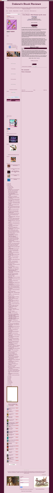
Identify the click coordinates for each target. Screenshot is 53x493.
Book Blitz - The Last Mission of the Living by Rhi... (13, 205)
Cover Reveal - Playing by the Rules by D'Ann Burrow (14, 368)
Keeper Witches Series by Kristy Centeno (13, 333)
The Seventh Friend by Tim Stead (13, 273)
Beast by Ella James (11, 295)
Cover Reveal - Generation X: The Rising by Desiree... (13, 240)
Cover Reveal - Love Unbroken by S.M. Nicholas (14, 203)
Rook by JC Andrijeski (11, 352)
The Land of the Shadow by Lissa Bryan (13, 215)
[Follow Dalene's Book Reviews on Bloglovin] (13, 97)
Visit (13, 79)
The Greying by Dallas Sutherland (13, 237)
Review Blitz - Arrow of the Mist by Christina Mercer (13, 212)
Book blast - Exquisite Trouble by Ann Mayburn (13, 304)
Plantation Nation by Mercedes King (13, 213)
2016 (9, 183)
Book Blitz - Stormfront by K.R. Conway (12, 312)
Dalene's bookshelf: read (12, 404)
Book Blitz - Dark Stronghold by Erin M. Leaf (13, 328)
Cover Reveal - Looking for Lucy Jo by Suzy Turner (14, 264)
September (10, 187)
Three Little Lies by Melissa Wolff (13, 249)
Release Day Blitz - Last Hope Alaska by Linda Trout (13, 272)
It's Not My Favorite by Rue (12, 308)
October (9, 186)
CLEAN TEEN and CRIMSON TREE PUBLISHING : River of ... (13, 318)
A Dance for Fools (11, 419)
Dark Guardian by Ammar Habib (13, 245)
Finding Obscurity (11, 434)
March (9, 380)
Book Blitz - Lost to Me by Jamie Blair (14, 243)
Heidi (9, 460)
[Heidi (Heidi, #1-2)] (8, 462)
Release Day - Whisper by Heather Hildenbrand (13, 342)
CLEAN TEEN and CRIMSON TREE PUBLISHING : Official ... (13, 315)
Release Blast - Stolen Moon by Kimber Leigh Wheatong (13, 236)
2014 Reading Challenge (13, 45)
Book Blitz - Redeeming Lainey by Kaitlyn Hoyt (13, 299)
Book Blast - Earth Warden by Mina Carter (13, 302)
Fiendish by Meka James (12, 362)
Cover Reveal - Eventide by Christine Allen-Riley (13, 339)
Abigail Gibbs (10, 417)
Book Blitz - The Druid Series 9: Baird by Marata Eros (13, 254)
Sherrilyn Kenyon (11, 446)
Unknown (8, 16)
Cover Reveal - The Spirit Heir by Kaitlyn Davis (13, 281)
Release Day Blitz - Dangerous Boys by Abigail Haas (14, 335)
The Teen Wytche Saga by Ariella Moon (14, 285)
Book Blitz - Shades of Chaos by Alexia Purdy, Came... (13, 274)
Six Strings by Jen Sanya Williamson (13, 323)
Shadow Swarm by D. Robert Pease (13, 244)
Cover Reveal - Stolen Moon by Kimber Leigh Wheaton (14, 348)
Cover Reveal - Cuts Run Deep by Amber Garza (13, 225)
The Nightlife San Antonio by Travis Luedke (13, 195)
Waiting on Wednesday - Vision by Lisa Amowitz (14, 220)
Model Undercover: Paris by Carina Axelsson (13, 373)
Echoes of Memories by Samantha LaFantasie (13, 331)
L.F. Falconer (10, 409)
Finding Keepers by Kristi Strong (13, 262)
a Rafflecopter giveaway (34, 60)
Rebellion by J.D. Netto (11, 366)
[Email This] (33, 66)
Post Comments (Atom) (29, 91)
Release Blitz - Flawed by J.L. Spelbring (14, 345)
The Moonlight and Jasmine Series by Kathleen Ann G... (13, 284)
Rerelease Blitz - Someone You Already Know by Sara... (14, 277)
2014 (9, 185)
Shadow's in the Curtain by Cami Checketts (13, 364)
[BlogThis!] (34, 66)
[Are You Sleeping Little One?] (8, 441)
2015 (9, 184)
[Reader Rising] (13, 126)
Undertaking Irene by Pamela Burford (13, 189)
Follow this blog (13, 100)
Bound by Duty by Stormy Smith (13, 313)
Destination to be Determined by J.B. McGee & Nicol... (13, 248)
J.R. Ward (10, 414)
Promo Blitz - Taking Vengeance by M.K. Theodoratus (13, 347)
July (9, 376)
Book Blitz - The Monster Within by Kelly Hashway (13, 300)
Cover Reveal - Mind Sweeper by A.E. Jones (13, 294)
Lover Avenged (11, 454)
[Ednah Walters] (13, 142)
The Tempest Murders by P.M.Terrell (13, 219)
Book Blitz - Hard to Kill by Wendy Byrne (13, 256)
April (9, 379)
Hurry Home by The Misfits (12, 365)
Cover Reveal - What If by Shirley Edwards (13, 258)
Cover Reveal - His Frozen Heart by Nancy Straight (13, 253)
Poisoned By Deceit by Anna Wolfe (13, 238)
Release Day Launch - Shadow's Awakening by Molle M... (13, 270)
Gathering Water (11, 437)
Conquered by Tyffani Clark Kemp (13, 305)
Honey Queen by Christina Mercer (13, 369)
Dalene (12, 46)
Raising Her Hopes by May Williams (13, 356)
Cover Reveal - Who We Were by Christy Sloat (13, 330)
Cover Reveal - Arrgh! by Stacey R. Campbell (13, 251)
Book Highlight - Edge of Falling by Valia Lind (13, 267)
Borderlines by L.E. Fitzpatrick (12, 196)
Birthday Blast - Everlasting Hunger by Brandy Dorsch (13, 326)
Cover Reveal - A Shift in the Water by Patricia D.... (14, 241)
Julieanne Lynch (11, 420)
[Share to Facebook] (35, 66)
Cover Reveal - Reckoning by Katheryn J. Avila (14, 290)
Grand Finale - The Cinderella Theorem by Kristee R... (14, 224)
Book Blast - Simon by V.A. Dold (13, 190)
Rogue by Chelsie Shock (11, 291)
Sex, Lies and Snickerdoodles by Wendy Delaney (13, 234)
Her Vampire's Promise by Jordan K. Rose (13, 209)
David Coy (10, 449)
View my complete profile (10, 17)
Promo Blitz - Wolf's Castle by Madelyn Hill (12, 307)
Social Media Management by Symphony (11, 133)
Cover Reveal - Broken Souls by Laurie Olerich (14, 259)
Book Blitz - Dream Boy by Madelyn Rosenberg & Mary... (13, 297)
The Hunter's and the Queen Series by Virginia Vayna (13, 228)
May (9, 378)
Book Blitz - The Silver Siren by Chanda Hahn (14, 322)
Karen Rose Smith (11, 411)
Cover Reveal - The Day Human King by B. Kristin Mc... (14, 288)
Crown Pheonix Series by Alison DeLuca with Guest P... (13, 193)
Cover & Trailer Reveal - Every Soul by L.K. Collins (13, 200)
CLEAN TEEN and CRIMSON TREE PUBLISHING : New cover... (13, 317)
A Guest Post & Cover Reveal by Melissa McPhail (13, 355)
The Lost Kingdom (11, 405)
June (9, 377)
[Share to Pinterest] (36, 66)
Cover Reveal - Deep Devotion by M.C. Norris (14, 222)
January (9, 382)
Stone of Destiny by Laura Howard (13, 338)
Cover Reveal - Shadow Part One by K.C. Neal (13, 309)
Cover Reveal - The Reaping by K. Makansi (13, 320)
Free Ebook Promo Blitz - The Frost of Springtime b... (13, 216)
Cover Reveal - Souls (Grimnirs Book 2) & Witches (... (13, 197)
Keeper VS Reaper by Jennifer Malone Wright (14, 246)
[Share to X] (34, 66)
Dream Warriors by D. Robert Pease (13, 268)
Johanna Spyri (10, 461)
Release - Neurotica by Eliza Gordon (13, 286)
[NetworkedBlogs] (13, 99)
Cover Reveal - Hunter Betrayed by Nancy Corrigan (13, 361)
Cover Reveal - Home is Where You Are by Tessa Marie (14, 282)
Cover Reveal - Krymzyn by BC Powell (13, 370)
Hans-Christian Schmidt (11, 441)
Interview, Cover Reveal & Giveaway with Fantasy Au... (14, 359)
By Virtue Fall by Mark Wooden (12, 351)
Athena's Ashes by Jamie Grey (12, 191)
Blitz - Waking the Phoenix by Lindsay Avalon (13, 207)
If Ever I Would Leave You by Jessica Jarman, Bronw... (13, 336)
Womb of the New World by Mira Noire (14, 206)
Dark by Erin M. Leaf (11, 263)
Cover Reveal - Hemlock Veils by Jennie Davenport (14, 279)
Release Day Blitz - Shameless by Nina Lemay (14, 292)
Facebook (38, 58)
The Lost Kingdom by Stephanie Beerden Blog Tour (13, 344)
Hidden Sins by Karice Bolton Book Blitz (13, 372)
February (9, 381)
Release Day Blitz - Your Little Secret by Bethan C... (13, 324)
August (9, 188)
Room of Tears (11, 428)
